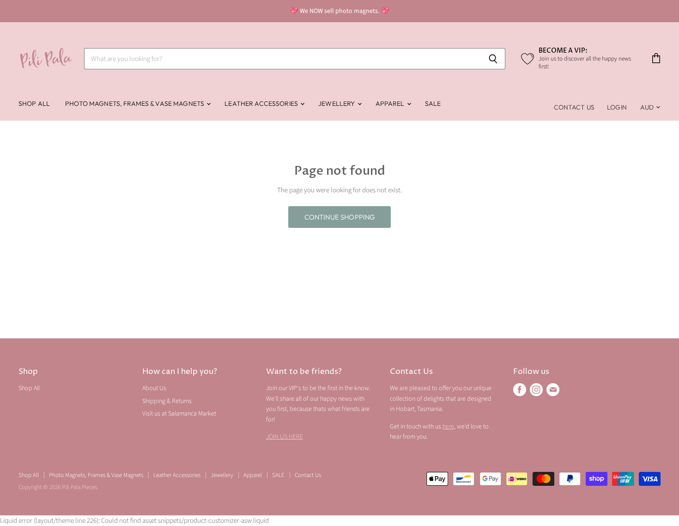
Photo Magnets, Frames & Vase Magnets (135, 103)
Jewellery (337, 103)
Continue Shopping (339, 217)
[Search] (493, 58)
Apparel (391, 103)
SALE (433, 103)
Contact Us (574, 107)
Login (617, 107)
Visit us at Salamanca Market (179, 413)
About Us (154, 388)
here (448, 426)
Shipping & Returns (167, 401)
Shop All (34, 103)
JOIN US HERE (284, 436)
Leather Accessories (261, 103)
